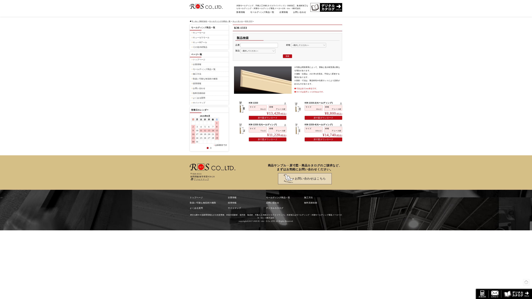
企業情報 (283, 12)
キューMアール (200, 42)
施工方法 (197, 74)
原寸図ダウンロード (267, 118)
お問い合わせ (299, 12)
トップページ (199, 60)
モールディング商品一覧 (262, 12)
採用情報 (197, 84)
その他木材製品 (200, 47)
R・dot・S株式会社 (199, 21)
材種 (288, 45)
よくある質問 (199, 98)
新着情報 (240, 12)
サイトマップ (199, 103)
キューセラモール (201, 38)
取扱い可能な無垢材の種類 (205, 79)
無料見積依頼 (199, 93)
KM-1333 (248, 21)
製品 (237, 51)
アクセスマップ (201, 179)
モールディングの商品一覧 (219, 21)
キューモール (237, 21)
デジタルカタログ (274, 208)
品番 (237, 45)
